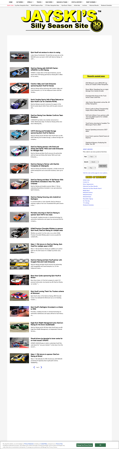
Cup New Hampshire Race (22, 5)
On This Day (86, 201)
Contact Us (86, 182)
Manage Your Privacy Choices (84, 445)
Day (85, 168)
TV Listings (86, 203)
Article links (77, 5)
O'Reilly (29, 2)
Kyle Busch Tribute (67, 5)
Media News (86, 190)
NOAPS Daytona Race (37, 5)
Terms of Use (59, 443)
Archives (84, 5)
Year (85, 156)
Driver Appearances (88, 184)
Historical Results (94, 5)
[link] (59, 21)
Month (86, 162)
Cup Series (19, 2)
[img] (59, 21)
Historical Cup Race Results (90, 186)
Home (10, 2)
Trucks (39, 2)
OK (100, 445)
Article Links (86, 180)
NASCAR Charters (88, 192)
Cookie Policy (44, 443)
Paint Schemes (90, 2)
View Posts (102, 166)
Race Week (49, 2)
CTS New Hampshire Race (52, 5)
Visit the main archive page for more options (95, 173)
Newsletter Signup (88, 198)
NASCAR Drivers (87, 194)
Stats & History (77, 2)
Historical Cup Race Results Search (92, 188)
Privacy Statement (29, 443)
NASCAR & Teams (62, 2)
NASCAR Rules (87, 196)
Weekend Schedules (106, 5)
